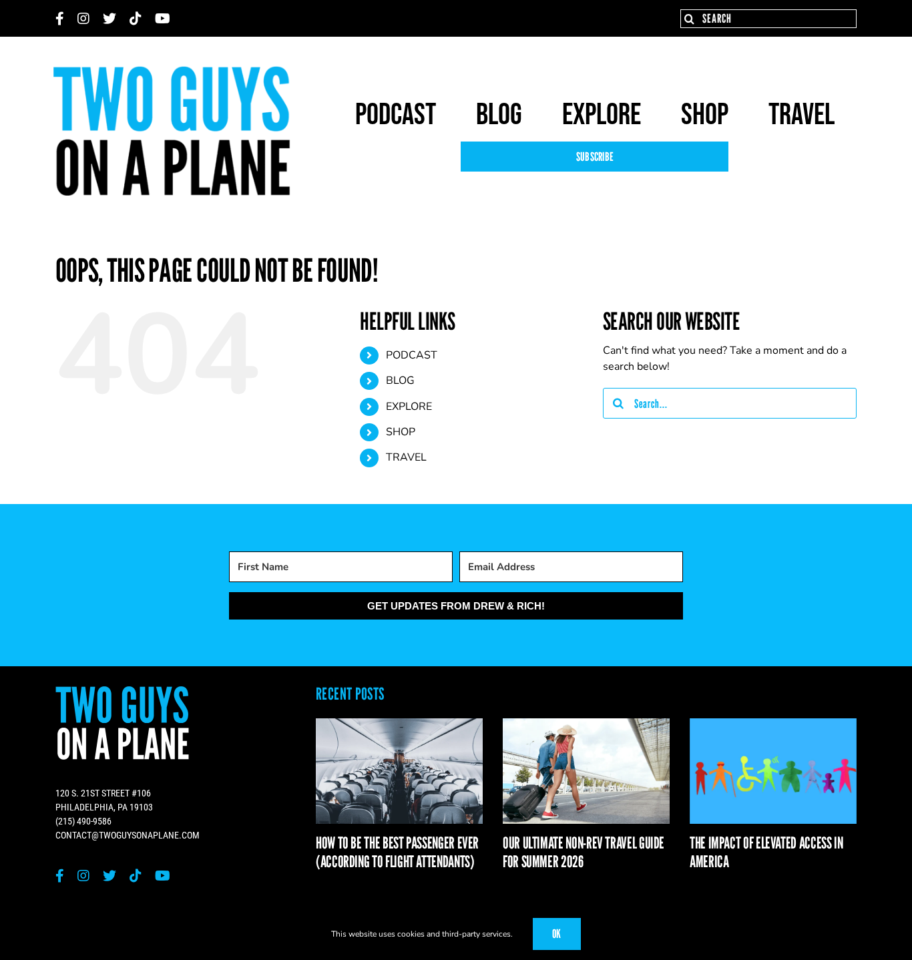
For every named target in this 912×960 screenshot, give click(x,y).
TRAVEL (406, 457)
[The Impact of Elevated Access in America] (773, 770)
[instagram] (83, 18)
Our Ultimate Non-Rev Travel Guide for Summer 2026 (583, 852)
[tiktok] (136, 18)
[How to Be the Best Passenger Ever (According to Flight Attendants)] (399, 770)
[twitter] (109, 18)
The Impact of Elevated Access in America (766, 852)
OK (556, 934)
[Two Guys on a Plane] (172, 70)
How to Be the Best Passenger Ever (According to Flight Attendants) (397, 852)
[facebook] (59, 18)
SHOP (400, 432)
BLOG (400, 380)
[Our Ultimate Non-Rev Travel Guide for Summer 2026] (586, 770)
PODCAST (411, 355)
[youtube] (162, 18)
